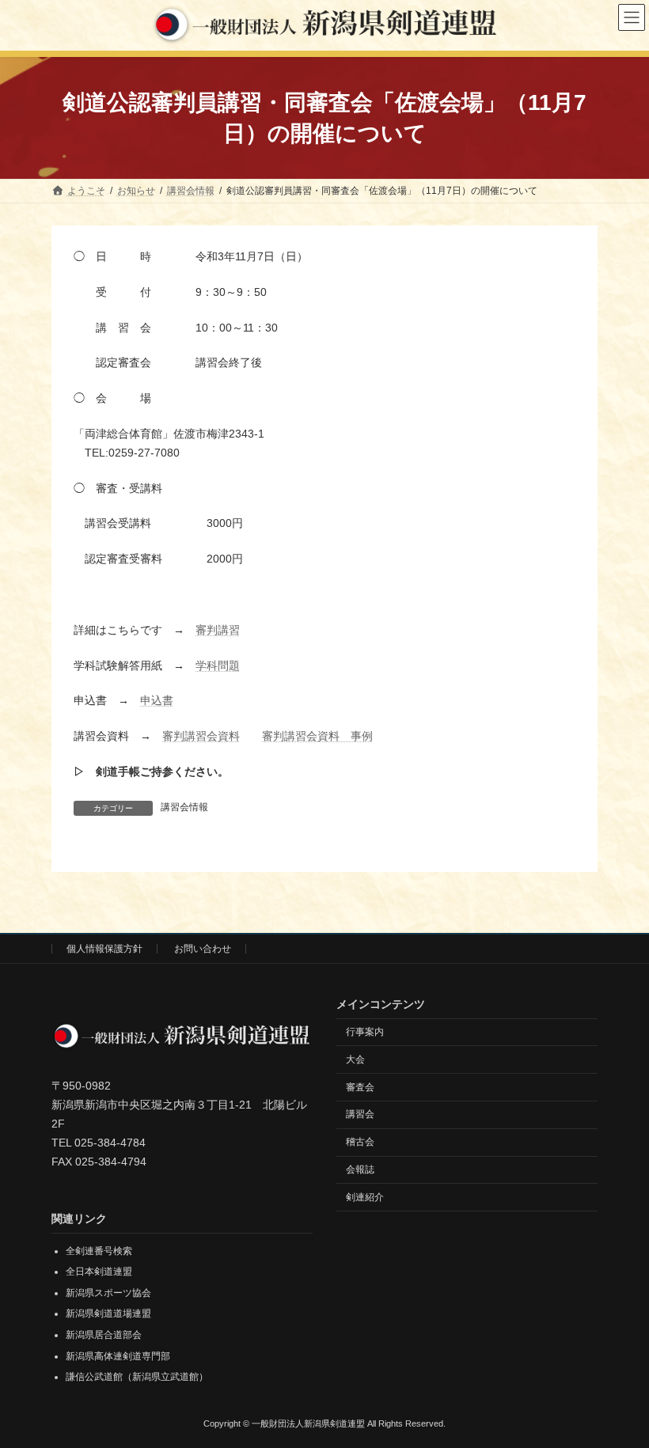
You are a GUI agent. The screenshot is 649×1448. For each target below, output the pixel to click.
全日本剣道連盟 (99, 1271)
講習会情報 (184, 807)
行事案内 (365, 1031)
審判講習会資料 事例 (317, 736)
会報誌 (360, 1168)
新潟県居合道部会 (104, 1334)
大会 (355, 1058)
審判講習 (217, 630)
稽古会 (360, 1141)
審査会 (360, 1086)
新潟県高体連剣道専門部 (118, 1355)
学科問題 (217, 665)
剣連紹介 (365, 1196)
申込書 (156, 700)
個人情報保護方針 (104, 948)
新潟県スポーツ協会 (108, 1292)
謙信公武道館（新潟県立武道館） (137, 1376)
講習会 (360, 1114)
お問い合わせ (202, 948)
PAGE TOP (619, 1387)
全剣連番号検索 (99, 1250)
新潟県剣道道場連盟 (108, 1313)
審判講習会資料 (201, 736)
